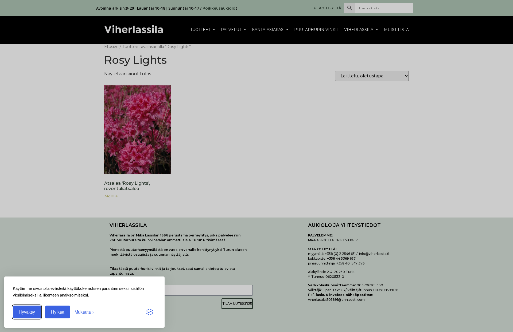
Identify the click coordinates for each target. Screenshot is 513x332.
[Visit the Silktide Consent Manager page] (149, 312)
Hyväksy (27, 312)
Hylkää (57, 312)
